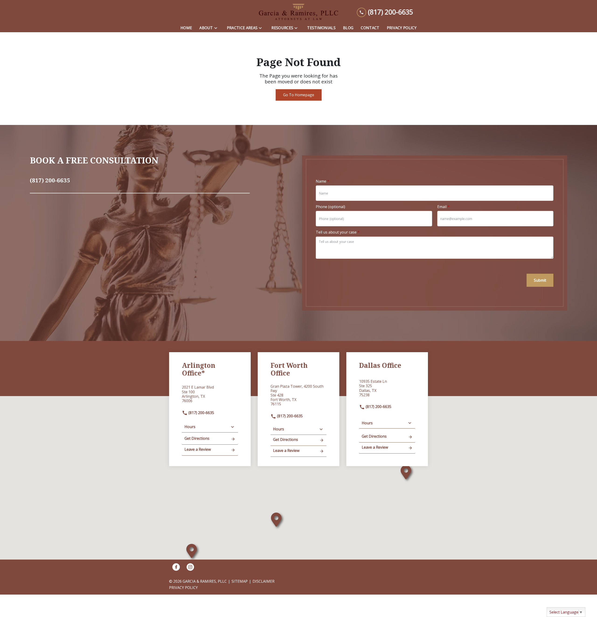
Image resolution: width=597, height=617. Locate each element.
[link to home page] (298, 12)
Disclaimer (263, 581)
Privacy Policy (183, 587)
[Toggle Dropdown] (217, 28)
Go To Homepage (298, 94)
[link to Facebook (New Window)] (176, 567)
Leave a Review (197, 449)
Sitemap (240, 581)
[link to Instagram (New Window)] (190, 567)
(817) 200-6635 (200, 412)
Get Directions (196, 438)
